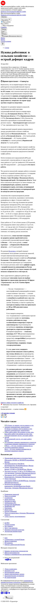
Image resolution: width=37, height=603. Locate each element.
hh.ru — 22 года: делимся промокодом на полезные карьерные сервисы (18, 450)
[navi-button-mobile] (3, 43)
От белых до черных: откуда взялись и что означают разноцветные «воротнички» (18, 429)
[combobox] (9, 597)
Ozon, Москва (27, 469)
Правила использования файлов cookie (13, 15)
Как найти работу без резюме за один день (18, 434)
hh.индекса (12, 251)
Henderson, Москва (27, 465)
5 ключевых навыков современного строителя (19, 444)
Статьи (7, 48)
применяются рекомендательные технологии (17, 581)
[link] (4, 33)
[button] (3, 38)
